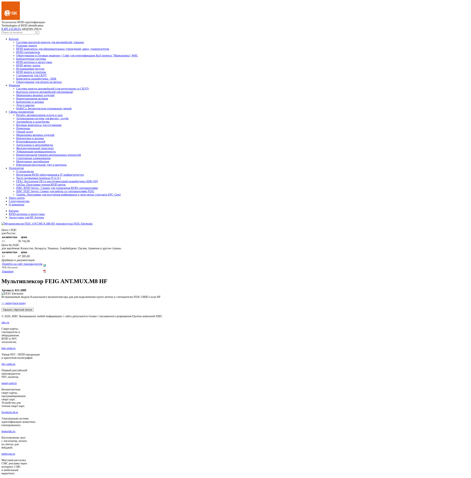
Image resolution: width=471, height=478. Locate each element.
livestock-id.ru (9, 412)
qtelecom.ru (8, 453)
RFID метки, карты (28, 65)
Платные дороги (26, 45)
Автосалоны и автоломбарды (34, 144)
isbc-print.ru (8, 348)
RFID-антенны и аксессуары (34, 62)
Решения (14, 85)
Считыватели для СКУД (31, 75)
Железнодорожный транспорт (35, 148)
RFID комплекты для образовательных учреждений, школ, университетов (62, 48)
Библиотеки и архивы (30, 101)
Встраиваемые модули (30, 68)
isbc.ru (5, 322)
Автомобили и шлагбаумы (32, 121)
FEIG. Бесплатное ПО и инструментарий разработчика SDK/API (57, 181)
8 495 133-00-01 (11, 28)
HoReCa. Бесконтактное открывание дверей (44, 108)
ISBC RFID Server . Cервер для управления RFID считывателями (57, 188)
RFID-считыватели (28, 52)
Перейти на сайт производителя (22, 263)
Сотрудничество (19, 201)
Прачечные (23, 128)
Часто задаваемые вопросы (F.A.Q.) (38, 178)
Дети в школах (25, 105)
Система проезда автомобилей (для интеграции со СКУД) (52, 88)
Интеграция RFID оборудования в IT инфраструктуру (50, 174)
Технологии (16, 168)
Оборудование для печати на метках (39, 82)
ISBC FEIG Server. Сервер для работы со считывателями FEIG (55, 191)
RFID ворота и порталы (31, 72)
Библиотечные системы (31, 58)
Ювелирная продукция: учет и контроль (41, 164)
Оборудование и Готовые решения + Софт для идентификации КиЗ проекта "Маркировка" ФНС (77, 55)
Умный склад (24, 131)
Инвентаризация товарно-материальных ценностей (48, 154)
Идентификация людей (30, 141)
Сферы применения (21, 111)
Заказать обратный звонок (17, 309)
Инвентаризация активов (32, 98)
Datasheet (7, 271)
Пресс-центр (17, 197)
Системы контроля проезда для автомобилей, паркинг (50, 42)
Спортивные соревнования (33, 158)
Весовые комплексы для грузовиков (38, 125)
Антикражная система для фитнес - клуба (42, 118)
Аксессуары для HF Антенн (26, 217)
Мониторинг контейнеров (32, 161)
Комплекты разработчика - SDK (36, 78)
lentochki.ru (8, 431)
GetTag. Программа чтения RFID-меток (41, 184)
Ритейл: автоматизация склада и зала (39, 115)
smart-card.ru (9, 383)
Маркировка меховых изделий (35, 95)
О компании (16, 204)
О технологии (25, 171)
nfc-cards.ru (8, 364)
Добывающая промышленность (36, 151)
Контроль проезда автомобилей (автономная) (44, 91)
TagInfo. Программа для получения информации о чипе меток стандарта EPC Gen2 (68, 194)
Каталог (14, 38)
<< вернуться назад (13, 303)
